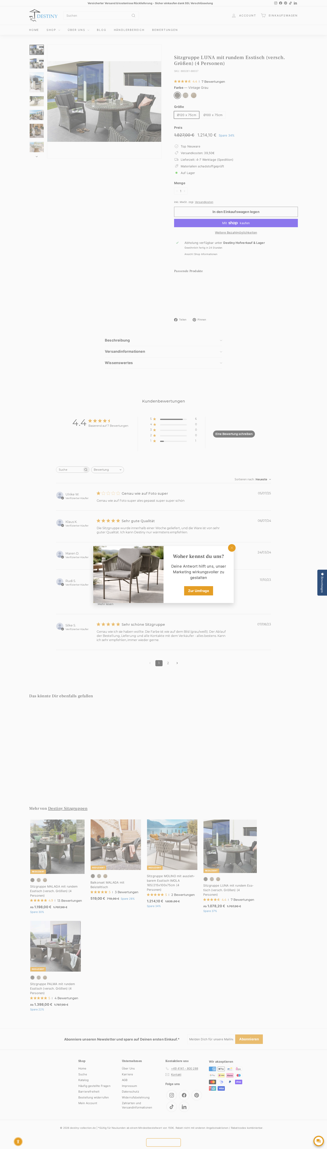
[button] (18, 1141)
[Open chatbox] (318, 1141)
